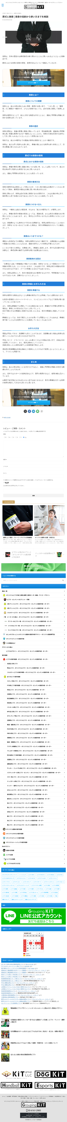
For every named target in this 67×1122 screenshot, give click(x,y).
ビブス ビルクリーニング (23, 885)
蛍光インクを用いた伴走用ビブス (11, 974)
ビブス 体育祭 (55, 885)
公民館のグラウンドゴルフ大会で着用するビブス (15, 987)
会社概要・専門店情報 (12, 1096)
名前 (5, 459)
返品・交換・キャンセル (32, 1098)
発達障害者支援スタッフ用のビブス (11, 978)
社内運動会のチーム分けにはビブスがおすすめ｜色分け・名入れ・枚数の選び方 (37, 1031)
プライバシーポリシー (34, 1096)
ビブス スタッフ (27, 882)
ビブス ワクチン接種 (36, 885)
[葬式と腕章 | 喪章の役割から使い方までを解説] (33, 411)
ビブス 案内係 (5, 892)
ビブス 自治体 (5, 896)
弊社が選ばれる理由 (22, 1096)
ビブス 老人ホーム (33, 892)
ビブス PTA (59, 875)
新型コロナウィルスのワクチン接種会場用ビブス (15, 999)
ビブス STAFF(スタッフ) (8, 878)
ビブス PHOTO (41, 875)
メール (5, 466)
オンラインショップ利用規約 (47, 1096)
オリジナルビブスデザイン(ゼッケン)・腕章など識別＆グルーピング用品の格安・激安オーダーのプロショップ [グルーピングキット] (33, 1101)
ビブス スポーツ (37, 882)
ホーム (3, 1096)
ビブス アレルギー (42, 878)
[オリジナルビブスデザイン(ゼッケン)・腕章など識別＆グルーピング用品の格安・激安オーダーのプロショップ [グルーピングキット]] (34, 8)
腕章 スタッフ (5, 899)
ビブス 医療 (5, 889)
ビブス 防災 (41, 896)
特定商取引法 (58, 1096)
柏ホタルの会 (29, 964)
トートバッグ (22, 875)
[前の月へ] (36, 933)
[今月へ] (39, 933)
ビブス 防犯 (49, 896)
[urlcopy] (41, 411)
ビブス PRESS (50, 875)
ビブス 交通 (47, 885)
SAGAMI (26, 966)
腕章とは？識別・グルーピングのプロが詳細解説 (17, 537)
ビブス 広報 (48, 889)
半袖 (56, 896)
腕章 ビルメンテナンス (30, 899)
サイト (5, 473)
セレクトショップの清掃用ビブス (11, 1003)
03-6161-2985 (34, 1110)
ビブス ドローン (60, 882)
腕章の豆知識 (7, 417)
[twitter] (25, 411)
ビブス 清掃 (14, 892)
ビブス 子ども (39, 889)
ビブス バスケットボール (8, 885)
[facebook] (29, 411)
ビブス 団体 (22, 889)
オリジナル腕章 (32, 82)
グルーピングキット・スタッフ (37, 970)
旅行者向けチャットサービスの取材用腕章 (13, 968)
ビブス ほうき (31, 878)
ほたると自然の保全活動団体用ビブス (12, 964)
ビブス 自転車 (15, 896)
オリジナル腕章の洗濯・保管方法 (45, 537)
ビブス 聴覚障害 (44, 892)
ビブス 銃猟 (33, 896)
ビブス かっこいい (21, 878)
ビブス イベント (53, 878)
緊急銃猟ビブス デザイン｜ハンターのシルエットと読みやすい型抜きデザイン (36, 1008)
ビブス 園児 (31, 889)
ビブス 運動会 (24, 896)
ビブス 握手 (57, 889)
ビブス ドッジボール (49, 882)
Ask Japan (31, 968)
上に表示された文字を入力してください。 (14, 485)
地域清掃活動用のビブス (8, 991)
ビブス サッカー (16, 882)
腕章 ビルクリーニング (17, 899)
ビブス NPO (31, 875)
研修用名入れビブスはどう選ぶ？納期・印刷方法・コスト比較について (34, 1043)
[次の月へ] (42, 933)
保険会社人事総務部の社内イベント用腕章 (13, 970)
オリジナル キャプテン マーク (9, 875)
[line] (37, 411)
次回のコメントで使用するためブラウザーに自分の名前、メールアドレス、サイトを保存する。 (29, 480)
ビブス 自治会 (54, 892)
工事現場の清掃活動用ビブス (9, 995)
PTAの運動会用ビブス (7, 983)
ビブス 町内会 (23, 892)
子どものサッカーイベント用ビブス (11, 966)
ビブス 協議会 (14, 889)
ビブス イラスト (6, 882)
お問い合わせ (43, 1098)
